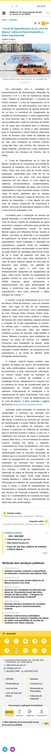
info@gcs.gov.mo (14, 668)
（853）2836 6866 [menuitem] (15, 536)
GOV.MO (9, 679)
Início (4, 20)
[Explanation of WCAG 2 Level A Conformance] (45, 724)
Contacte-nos (36, 684)
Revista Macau (12, 684)
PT (43, 23)
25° (43, 6)
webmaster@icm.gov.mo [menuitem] (18, 539)
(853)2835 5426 (31, 671)
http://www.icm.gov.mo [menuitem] (18, 543)
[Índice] (3, 13)
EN (47, 23)
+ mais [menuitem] (44, 553)
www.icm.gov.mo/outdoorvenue (27, 404)
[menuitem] (26, 533)
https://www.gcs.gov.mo (16, 665)
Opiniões (34, 679)
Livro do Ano (11, 688)
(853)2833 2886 (13, 671)
